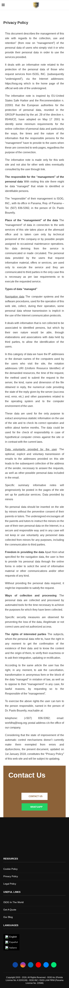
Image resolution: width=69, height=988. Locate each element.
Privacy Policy (10, 876)
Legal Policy (9, 883)
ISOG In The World (13, 902)
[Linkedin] (30, 964)
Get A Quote (9, 909)
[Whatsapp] (53, 964)
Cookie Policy (10, 869)
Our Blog (8, 917)
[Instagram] (23, 964)
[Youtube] (38, 964)
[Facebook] (15, 964)
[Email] (46, 964)
